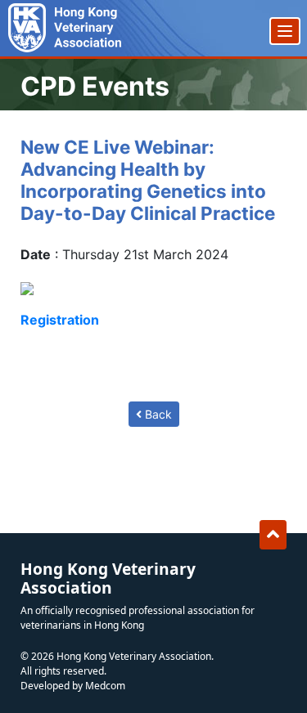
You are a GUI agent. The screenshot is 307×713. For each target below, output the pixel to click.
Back (157, 414)
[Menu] (284, 31)
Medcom (105, 686)
